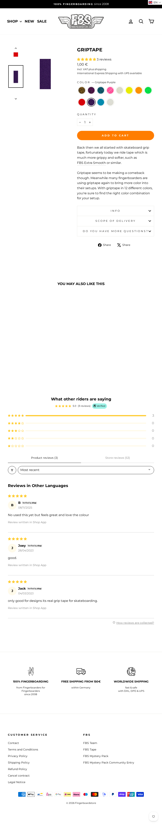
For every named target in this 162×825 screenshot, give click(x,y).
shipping (100, 69)
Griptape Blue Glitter (101, 90)
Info (115, 210)
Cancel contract (19, 775)
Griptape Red (82, 102)
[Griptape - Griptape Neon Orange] (11, 363)
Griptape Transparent (120, 90)
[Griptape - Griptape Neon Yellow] (38, 359)
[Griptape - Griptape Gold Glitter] (11, 359)
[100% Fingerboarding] (31, 671)
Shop (13, 21)
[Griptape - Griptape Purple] (27, 363)
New (29, 21)
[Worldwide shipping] (131, 671)
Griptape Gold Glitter (82, 90)
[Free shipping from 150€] (81, 671)
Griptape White (110, 102)
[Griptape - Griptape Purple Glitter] (16, 359)
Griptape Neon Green (148, 90)
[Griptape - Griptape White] (38, 363)
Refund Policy (17, 769)
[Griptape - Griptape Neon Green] (16, 363)
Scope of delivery (115, 220)
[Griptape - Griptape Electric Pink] (27, 359)
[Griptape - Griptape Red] (22, 363)
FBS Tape (89, 749)
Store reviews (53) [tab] (117, 458)
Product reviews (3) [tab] (44, 458)
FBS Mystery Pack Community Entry (108, 762)
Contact (13, 743)
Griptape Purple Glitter (91, 90)
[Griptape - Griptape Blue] (32, 363)
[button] (87, 59)
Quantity (86, 114)
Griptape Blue (101, 102)
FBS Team (90, 743)
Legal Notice (16, 782)
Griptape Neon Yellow (129, 90)
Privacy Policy (17, 756)
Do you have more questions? (115, 231)
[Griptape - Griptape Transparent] (32, 359)
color (96, 82)
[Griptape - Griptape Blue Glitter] (22, 359)
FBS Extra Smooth (91, 163)
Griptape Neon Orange (139, 90)
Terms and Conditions (23, 749)
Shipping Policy (19, 762)
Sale (42, 21)
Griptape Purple (91, 102)
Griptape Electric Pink (110, 90)
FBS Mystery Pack (95, 756)
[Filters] (12, 470)
